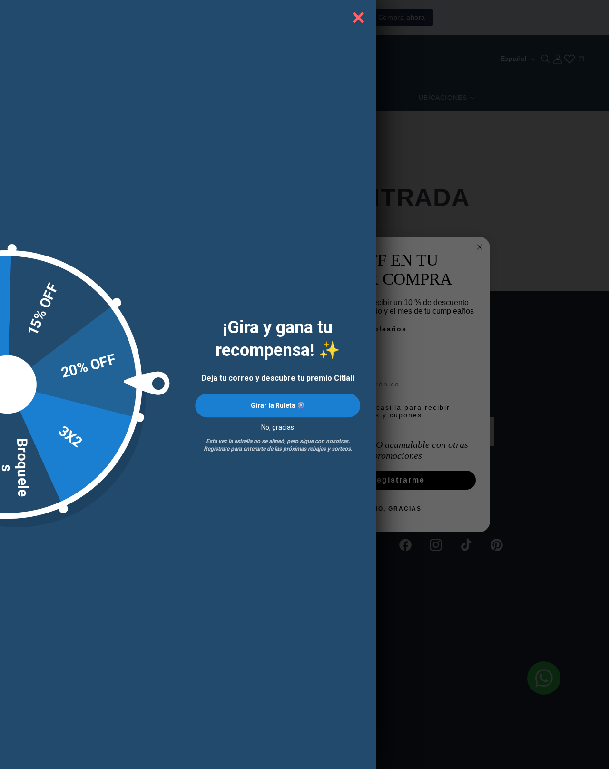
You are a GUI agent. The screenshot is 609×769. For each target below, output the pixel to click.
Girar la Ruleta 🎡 (278, 405)
